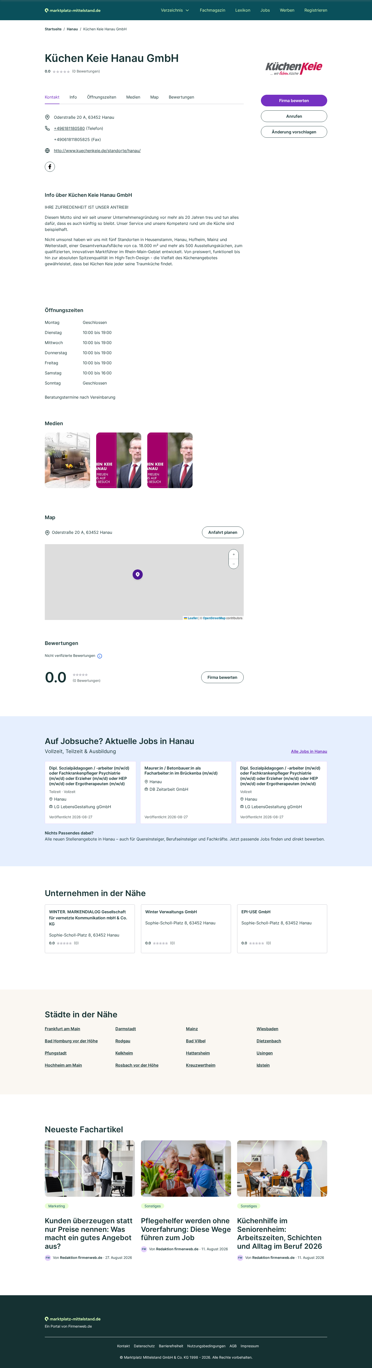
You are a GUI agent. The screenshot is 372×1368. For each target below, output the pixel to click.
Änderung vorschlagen (294, 131)
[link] (90, 792)
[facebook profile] (50, 167)
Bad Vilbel (195, 1040)
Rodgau (122, 1040)
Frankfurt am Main (62, 1028)
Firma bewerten (222, 677)
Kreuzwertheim (200, 1065)
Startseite (53, 29)
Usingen (265, 1052)
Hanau (72, 29)
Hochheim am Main (63, 1065)
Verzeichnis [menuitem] (172, 10)
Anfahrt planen (222, 532)
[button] (137, 575)
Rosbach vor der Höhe (136, 1065)
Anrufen (294, 116)
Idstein (263, 1065)
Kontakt (123, 1346)
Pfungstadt (56, 1052)
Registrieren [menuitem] (315, 10)
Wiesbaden (267, 1028)
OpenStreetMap (214, 618)
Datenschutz (144, 1346)
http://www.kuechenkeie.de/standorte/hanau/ (97, 150)
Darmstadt (125, 1028)
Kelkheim (124, 1052)
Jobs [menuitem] (265, 10)
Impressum (250, 1346)
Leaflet (192, 618)
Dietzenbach (269, 1040)
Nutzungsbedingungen (206, 1346)
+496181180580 (69, 128)
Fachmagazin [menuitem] (212, 10)
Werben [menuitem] (287, 10)
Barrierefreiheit (171, 1346)
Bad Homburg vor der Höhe (71, 1040)
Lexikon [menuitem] (242, 10)
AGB (233, 1346)
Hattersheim (198, 1052)
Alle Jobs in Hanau (309, 751)
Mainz (192, 1028)
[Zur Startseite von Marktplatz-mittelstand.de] (72, 10)
